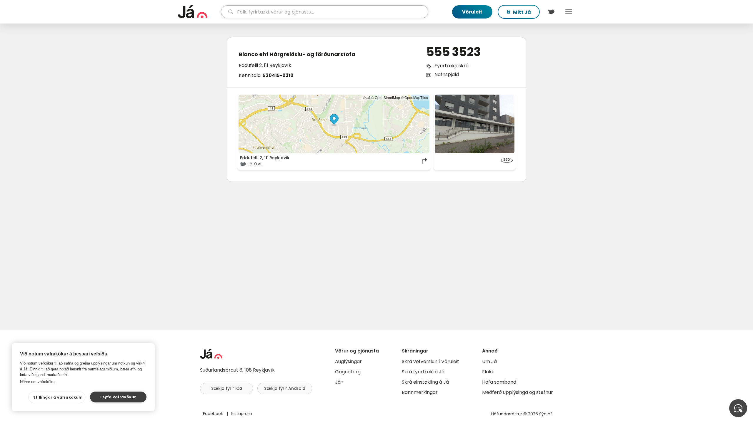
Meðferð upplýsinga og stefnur (517, 392)
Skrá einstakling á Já (425, 382)
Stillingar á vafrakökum (58, 397)
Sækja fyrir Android (284, 388)
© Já (366, 97)
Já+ (339, 382)
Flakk (488, 371)
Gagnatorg (348, 371)
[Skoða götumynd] (475, 124)
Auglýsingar (348, 361)
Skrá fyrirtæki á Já (423, 371)
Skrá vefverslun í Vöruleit (430, 361)
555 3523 (453, 52)
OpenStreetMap (387, 97)
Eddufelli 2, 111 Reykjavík (265, 65)
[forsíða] (198, 11)
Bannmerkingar (420, 392)
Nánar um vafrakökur (38, 382)
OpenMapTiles (416, 97)
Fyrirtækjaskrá (451, 65)
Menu (568, 11)
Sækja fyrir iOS (226, 388)
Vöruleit (472, 12)
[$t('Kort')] (550, 11)
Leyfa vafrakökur (118, 397)
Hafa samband (499, 382)
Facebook (213, 414)
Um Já (489, 361)
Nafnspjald (446, 74)
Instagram (241, 414)
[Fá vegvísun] (425, 161)
